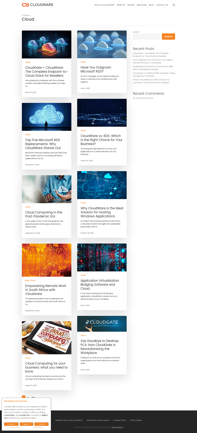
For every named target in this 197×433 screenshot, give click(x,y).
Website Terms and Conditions (69, 420)
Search (136, 32)
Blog (27, 280)
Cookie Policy (38, 427)
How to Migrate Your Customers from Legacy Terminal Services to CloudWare (153, 61)
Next (33, 397)
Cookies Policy (119, 420)
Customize (11, 424)
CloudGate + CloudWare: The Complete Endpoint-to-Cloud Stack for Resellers (151, 54)
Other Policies (136, 420)
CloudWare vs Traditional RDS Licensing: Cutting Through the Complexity (154, 74)
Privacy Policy (15, 427)
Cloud (27, 62)
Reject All (26, 424)
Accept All (41, 424)
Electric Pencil (117, 427)
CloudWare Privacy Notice (97, 420)
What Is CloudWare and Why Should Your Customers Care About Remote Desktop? (151, 81)
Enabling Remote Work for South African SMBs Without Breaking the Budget (153, 68)
